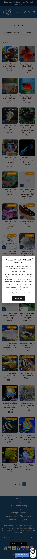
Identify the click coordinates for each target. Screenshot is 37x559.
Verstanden (19, 298)
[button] (25, 554)
